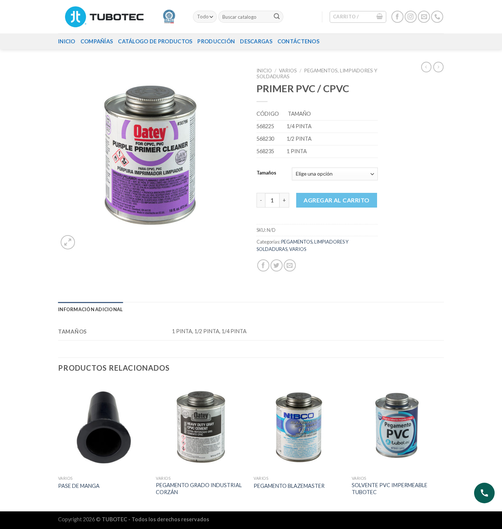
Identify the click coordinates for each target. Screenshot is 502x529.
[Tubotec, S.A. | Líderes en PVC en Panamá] (120, 16)
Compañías (96, 41)
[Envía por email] (290, 265)
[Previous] (58, 446)
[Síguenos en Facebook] (397, 17)
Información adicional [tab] (90, 309)
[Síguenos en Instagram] (411, 17)
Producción (216, 41)
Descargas (256, 41)
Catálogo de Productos (155, 41)
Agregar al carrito (337, 200)
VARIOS (288, 70)
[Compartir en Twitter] (276, 265)
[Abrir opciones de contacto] (484, 493)
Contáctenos (298, 41)
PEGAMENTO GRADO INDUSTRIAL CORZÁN (199, 488)
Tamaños (266, 173)
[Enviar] (276, 17)
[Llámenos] (437, 17)
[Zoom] (68, 242)
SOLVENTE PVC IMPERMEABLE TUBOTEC (389, 488)
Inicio (66, 41)
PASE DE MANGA (79, 486)
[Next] (441, 446)
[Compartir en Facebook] (263, 265)
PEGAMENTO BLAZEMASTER (289, 486)
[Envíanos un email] (424, 17)
